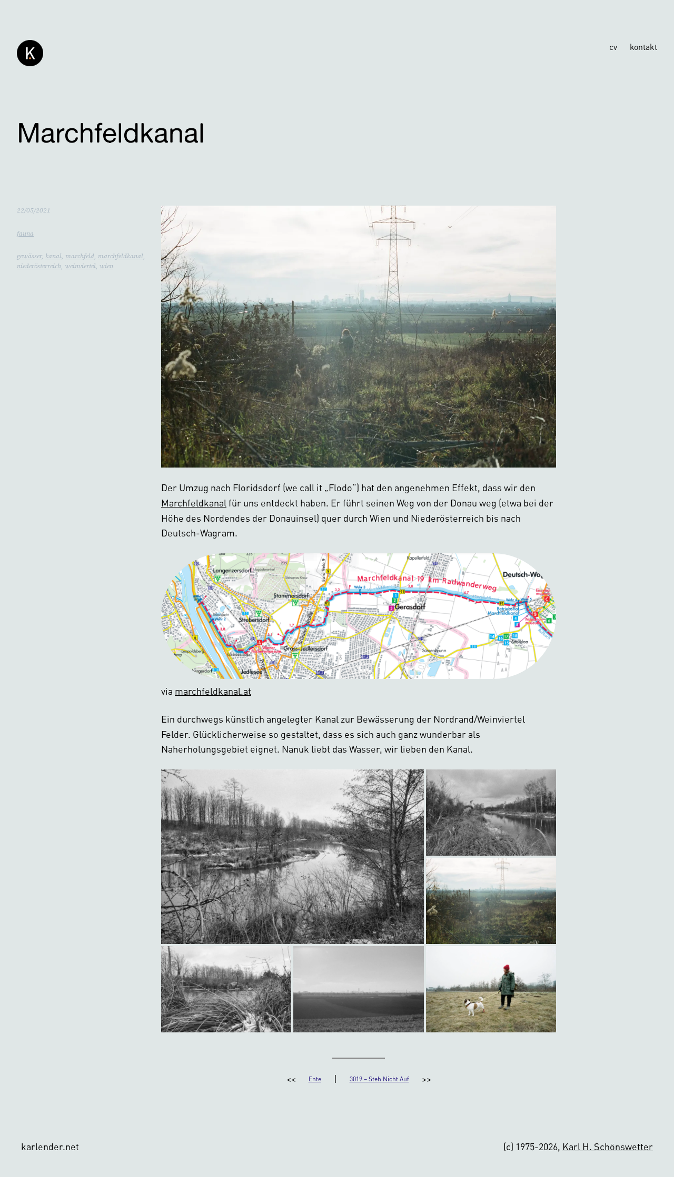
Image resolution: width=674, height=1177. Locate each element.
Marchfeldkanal (193, 502)
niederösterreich (39, 266)
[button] (292, 856)
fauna (25, 233)
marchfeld (79, 256)
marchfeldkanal (120, 256)
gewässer (29, 256)
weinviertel (80, 266)
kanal (53, 256)
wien (106, 266)
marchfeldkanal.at (213, 691)
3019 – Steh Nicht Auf (379, 1079)
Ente (315, 1079)
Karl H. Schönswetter (607, 1146)
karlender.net (50, 1146)
